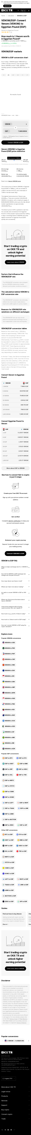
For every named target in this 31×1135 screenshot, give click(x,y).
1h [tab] (3, 75)
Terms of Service (21, 1022)
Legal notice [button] (5, 1091)
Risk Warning (23, 1019)
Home (3, 15)
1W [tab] (13, 75)
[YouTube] (11, 1130)
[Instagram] (8, 1130)
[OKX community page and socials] (14, 1130)
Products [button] (4, 1096)
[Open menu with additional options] (29, 10)
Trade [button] (3, 1119)
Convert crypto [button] (6, 1114)
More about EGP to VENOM (15, 468)
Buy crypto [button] (5, 1110)
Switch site (7, 6)
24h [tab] (8, 75)
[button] (18, 10)
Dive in (5, 924)
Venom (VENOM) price (14, 181)
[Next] (29, 1041)
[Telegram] (5, 1130)
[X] (2, 1130)
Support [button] (4, 1105)
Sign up (23, 10)
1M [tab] (18, 75)
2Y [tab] (27, 75)
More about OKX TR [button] (8, 1087)
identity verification (15, 521)
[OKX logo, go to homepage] (6, 10)
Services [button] (4, 1101)
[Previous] (2, 1041)
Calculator (11, 15)
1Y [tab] (22, 75)
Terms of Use (13, 1019)
